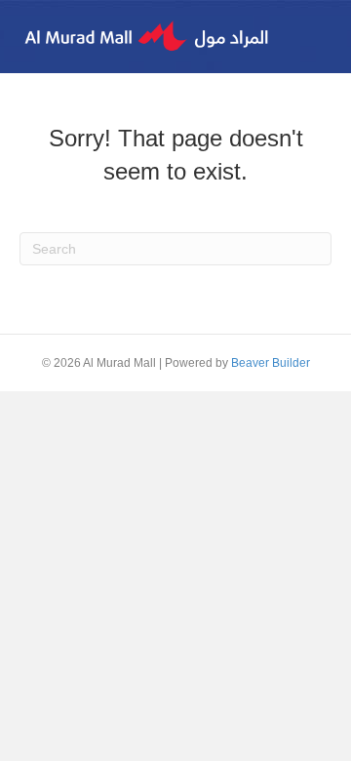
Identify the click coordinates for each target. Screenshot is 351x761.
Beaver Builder (270, 363)
